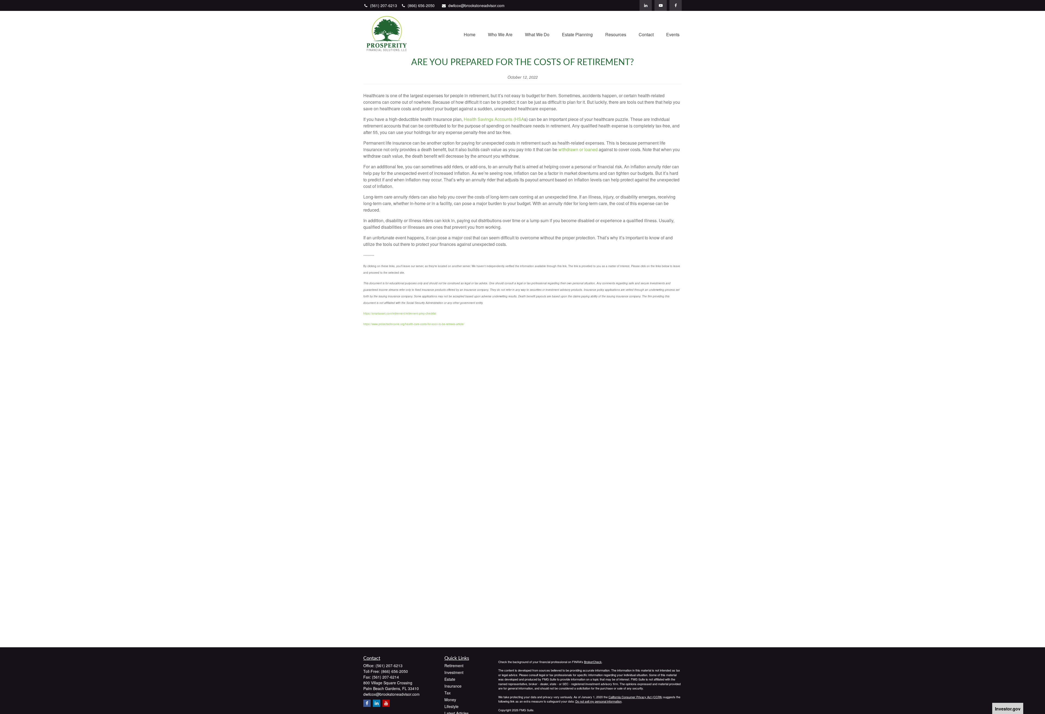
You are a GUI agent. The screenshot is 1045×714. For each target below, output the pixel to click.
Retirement (453, 665)
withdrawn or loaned (578, 149)
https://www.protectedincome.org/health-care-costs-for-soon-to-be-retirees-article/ (413, 324)
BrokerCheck (593, 662)
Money (450, 699)
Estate (449, 679)
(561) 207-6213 (384, 5)
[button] (470, 33)
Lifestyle (451, 706)
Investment (453, 672)
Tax (447, 692)
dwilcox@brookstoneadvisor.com (476, 5)
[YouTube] (660, 5)
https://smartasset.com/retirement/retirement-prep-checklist (399, 313)
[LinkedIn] (646, 5)
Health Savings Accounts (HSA (494, 119)
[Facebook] (675, 5)
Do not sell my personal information (598, 701)
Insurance (453, 686)
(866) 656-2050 (421, 5)
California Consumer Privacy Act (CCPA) (635, 697)
